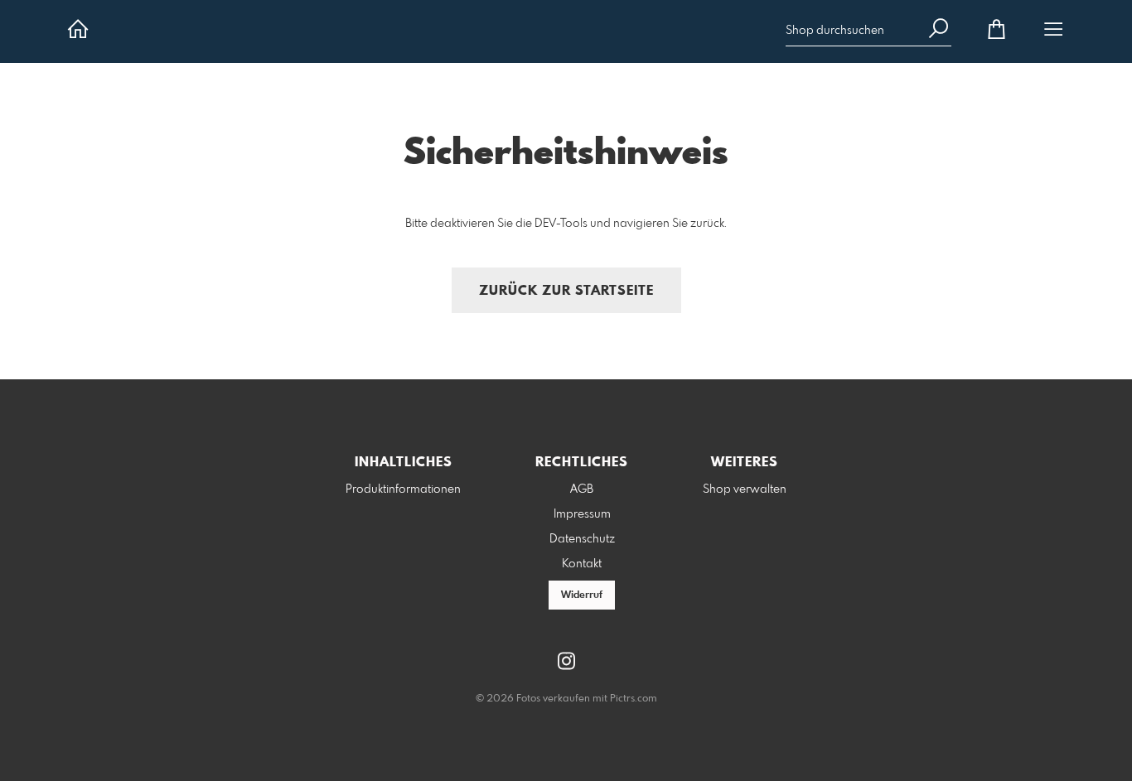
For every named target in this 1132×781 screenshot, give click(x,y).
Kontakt (582, 564)
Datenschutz (582, 539)
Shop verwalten (744, 489)
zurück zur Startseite (566, 291)
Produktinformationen (403, 489)
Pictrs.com (633, 699)
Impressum (582, 514)
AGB (581, 489)
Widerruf (581, 595)
